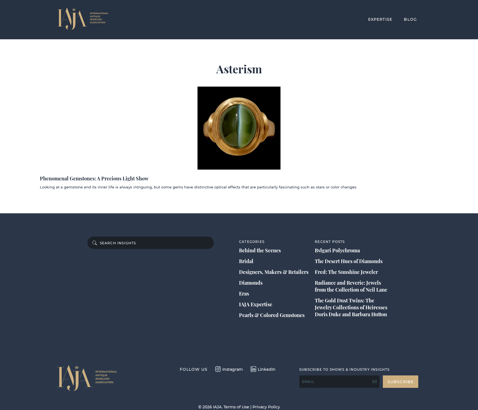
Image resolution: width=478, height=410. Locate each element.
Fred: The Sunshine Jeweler (346, 272)
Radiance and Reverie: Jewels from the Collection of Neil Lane (351, 286)
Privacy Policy (266, 406)
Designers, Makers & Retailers (273, 272)
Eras (244, 293)
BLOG (410, 19)
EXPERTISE (380, 19)
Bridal (246, 261)
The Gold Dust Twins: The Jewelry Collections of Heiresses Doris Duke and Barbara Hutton (351, 307)
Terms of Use (236, 406)
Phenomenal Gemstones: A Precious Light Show (94, 178)
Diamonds (251, 282)
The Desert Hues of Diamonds (349, 261)
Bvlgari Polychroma (337, 250)
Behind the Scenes (260, 250)
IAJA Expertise (255, 304)
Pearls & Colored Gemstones (272, 315)
